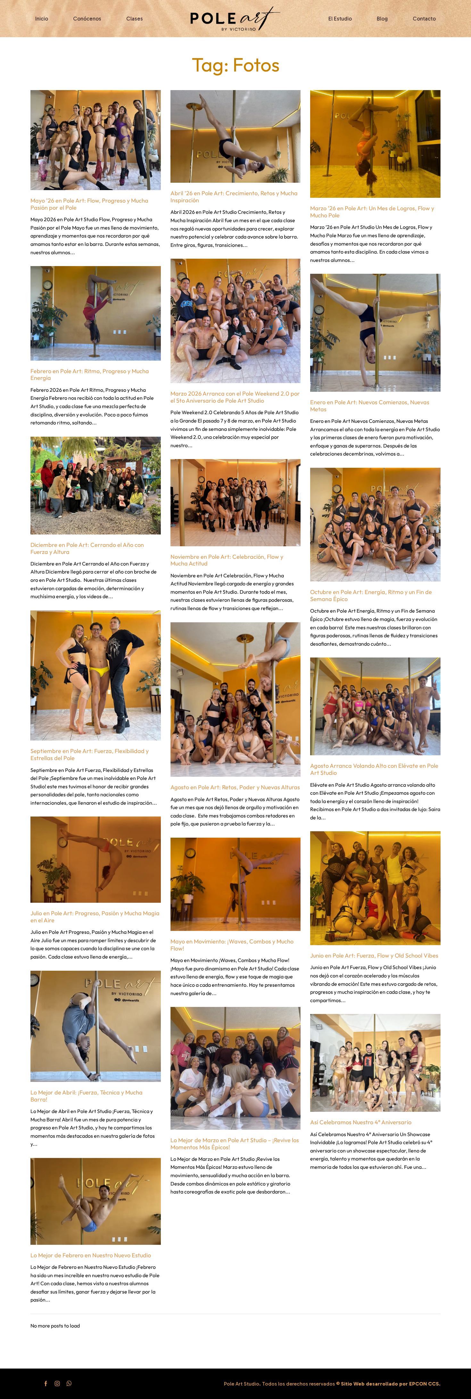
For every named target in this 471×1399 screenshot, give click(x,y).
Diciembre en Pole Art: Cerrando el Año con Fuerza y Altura (87, 548)
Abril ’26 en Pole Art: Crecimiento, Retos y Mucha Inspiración (234, 196)
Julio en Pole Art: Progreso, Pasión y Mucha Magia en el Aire (95, 916)
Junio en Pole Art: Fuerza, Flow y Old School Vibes (374, 955)
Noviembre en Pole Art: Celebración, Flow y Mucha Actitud (226, 560)
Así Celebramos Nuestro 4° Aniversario (360, 1122)
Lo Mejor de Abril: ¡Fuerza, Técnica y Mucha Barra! (86, 1096)
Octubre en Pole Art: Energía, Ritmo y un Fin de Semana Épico (371, 595)
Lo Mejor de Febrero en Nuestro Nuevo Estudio (90, 1255)
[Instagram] (57, 1383)
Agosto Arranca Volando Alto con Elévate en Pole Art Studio (374, 769)
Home (206, 47)
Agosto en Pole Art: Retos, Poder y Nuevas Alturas (235, 787)
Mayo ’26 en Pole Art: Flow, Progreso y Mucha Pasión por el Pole (89, 204)
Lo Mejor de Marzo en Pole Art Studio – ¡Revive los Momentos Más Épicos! (234, 1143)
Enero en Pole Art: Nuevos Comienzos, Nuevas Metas (369, 405)
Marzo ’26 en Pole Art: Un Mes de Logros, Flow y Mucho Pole (372, 212)
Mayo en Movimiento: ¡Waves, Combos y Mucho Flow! (231, 945)
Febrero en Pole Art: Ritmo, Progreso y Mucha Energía (89, 374)
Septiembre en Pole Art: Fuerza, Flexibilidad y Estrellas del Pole (89, 754)
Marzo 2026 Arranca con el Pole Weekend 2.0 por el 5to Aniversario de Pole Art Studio (235, 397)
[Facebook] (45, 1383)
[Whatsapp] (69, 1383)
